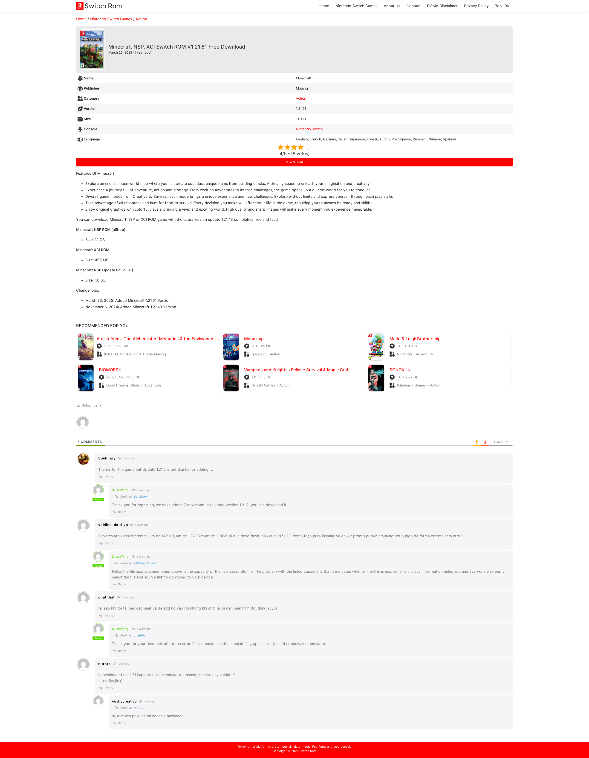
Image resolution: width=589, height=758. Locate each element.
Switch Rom (308, 751)
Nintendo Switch (309, 129)
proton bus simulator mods (291, 746)
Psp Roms (319, 746)
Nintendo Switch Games (356, 5)
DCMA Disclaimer (442, 5)
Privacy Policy (476, 5)
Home (324, 5)
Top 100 (502, 5)
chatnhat (140, 635)
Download (294, 162)
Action (141, 19)
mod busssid (342, 746)
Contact (414, 5)
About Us (392, 5)
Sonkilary (140, 496)
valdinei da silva (145, 563)
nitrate (138, 707)
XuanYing (120, 490)
